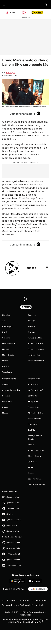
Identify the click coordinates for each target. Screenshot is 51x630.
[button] (46, 4)
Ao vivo (12, 12)
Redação (10, 72)
